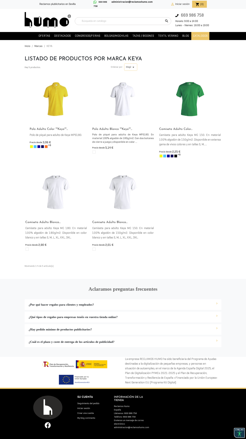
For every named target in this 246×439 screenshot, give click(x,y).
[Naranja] (46, 146)
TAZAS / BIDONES (143, 36)
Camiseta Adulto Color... (175, 129)
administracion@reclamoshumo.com (131, 427)
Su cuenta (85, 397)
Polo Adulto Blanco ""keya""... (112, 129)
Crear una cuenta (85, 413)
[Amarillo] (31, 146)
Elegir (130, 67)
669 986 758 (192, 15)
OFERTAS (44, 36)
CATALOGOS (200, 36)
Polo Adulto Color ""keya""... (49, 129)
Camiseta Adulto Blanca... (43, 222)
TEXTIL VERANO (168, 36)
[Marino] (42, 146)
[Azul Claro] (35, 146)
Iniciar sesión (83, 408)
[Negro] (175, 156)
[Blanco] (94, 151)
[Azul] (38, 146)
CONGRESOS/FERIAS (87, 36)
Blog (185, 36)
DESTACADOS (62, 36)
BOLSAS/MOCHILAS (116, 36)
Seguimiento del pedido (88, 403)
